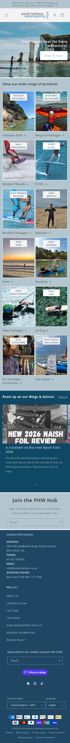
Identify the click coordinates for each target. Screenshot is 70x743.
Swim (6, 281)
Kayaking (41, 281)
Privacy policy (39, 732)
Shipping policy (25, 737)
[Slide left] (27, 484)
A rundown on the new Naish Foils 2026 (33, 449)
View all (63, 396)
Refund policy (22, 732)
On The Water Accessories (11, 381)
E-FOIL (39, 184)
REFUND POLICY (16, 640)
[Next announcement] (64, 4)
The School (42, 379)
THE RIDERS (13, 618)
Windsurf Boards (13, 184)
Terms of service (56, 732)
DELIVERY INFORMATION (21, 632)
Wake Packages (12, 330)
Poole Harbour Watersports (33, 728)
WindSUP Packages (15, 233)
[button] (6, 15)
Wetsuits (41, 233)
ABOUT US (13, 595)
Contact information (45, 737)
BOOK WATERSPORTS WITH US (24, 625)
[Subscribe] (59, 522)
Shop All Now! (54, 55)
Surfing (40, 330)
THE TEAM (12, 610)
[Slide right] (42, 484)
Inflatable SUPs (12, 135)
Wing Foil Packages (48, 135)
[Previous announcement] (6, 4)
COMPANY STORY (17, 603)
